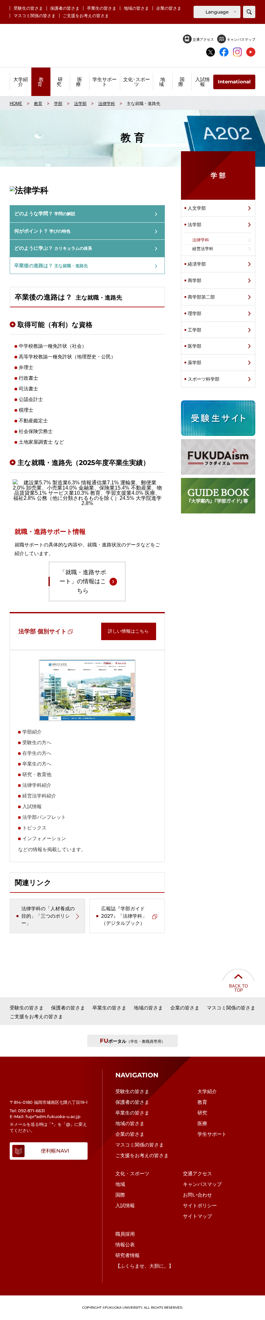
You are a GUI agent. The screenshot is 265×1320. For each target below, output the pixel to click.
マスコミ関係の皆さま (35, 16)
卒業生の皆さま (101, 8)
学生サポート (212, 1134)
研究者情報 (127, 1255)
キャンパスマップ (240, 39)
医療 (202, 1123)
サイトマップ (197, 1216)
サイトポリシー (200, 1205)
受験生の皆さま (28, 8)
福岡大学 (132, 46)
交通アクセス (203, 39)
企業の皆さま (168, 8)
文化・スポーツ (132, 1173)
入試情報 (125, 1205)
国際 (120, 1195)
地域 (120, 1184)
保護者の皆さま (65, 8)
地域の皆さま (136, 8)
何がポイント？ (42, 231)
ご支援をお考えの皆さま (86, 16)
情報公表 (125, 1244)
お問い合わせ (197, 1195)
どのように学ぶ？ (53, 248)
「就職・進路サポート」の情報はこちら (82, 582)
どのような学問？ (44, 213)
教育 (202, 1102)
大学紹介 (207, 1091)
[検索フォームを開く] (249, 12)
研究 (202, 1113)
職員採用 (125, 1234)
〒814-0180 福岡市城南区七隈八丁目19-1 (49, 1102)
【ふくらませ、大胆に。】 (144, 1266)
